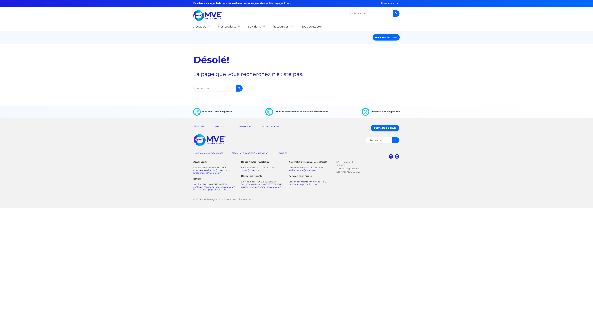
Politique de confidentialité (208, 153)
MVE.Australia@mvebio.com (304, 170)
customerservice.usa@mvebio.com (212, 170)
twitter (391, 156)
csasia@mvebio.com (252, 170)
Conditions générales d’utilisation (250, 153)
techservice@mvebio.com (303, 184)
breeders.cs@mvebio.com (207, 172)
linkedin (397, 156)
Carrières (282, 153)
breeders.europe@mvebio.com (210, 189)
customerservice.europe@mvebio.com (214, 187)
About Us (199, 126)
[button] (387, 3)
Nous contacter (270, 126)
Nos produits (222, 126)
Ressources (245, 126)
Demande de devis (386, 37)
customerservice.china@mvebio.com (261, 187)
